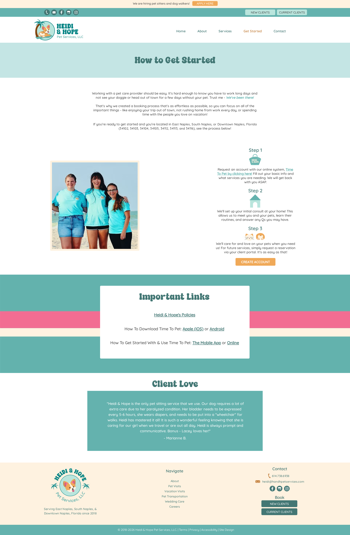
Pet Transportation (175, 496)
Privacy (194, 530)
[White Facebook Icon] (61, 12)
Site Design (226, 530)
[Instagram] (76, 12)
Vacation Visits (174, 491)
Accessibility (209, 530)
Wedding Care (174, 501)
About (175, 481)
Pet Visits (174, 486)
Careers (174, 506)
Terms (183, 530)
